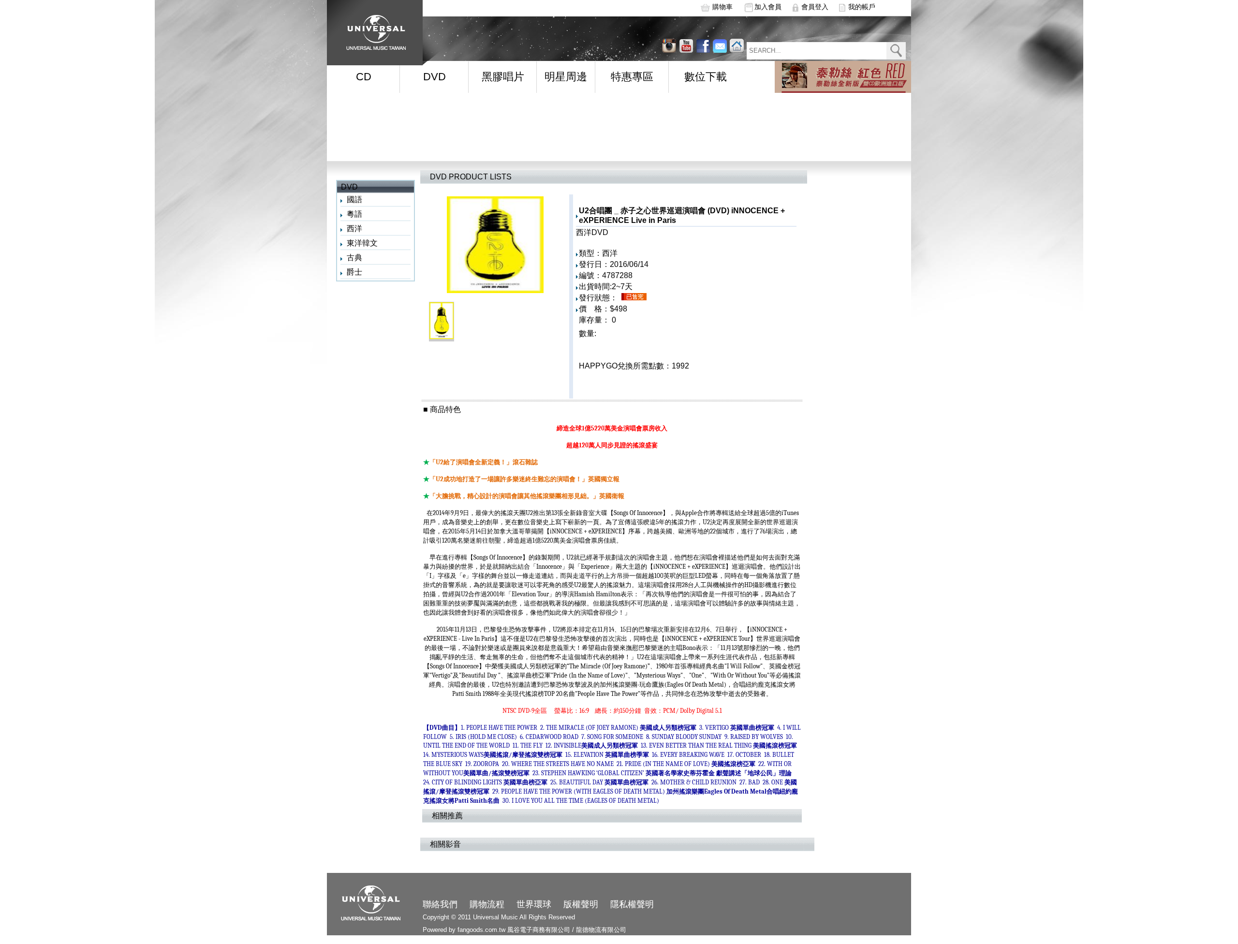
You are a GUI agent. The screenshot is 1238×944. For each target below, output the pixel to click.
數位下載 (705, 77)
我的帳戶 (861, 7)
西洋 (354, 228)
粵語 (354, 214)
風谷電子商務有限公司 (538, 929)
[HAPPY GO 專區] (843, 77)
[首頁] (373, 29)
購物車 (722, 7)
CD (363, 77)
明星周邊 (566, 77)
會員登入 (814, 7)
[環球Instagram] (686, 46)
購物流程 (487, 904)
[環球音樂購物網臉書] (703, 46)
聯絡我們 (440, 904)
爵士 (354, 272)
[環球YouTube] (669, 46)
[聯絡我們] (720, 46)
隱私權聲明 (632, 904)
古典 (354, 257)
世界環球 (533, 904)
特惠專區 (632, 77)
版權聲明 (580, 904)
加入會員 (767, 7)
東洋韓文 (362, 243)
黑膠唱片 (503, 77)
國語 (354, 199)
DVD (434, 77)
